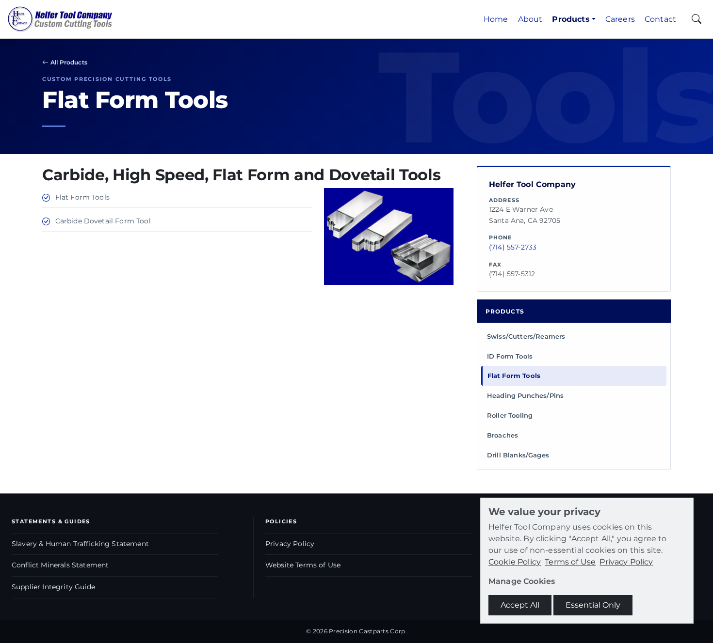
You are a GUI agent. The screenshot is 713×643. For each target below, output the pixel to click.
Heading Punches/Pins (525, 395)
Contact (660, 19)
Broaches (502, 435)
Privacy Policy (289, 543)
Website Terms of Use (302, 565)
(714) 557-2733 (512, 247)
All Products (68, 62)
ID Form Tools (510, 356)
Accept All (520, 605)
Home (496, 19)
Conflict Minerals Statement (60, 565)
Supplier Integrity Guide (53, 586)
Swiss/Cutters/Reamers (526, 336)
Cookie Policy (514, 561)
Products (570, 19)
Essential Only (593, 605)
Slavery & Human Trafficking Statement (80, 543)
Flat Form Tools (513, 375)
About (530, 19)
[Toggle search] (696, 19)
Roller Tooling (510, 415)
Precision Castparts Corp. (368, 631)
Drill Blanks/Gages (518, 455)
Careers (620, 19)
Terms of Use (570, 561)
